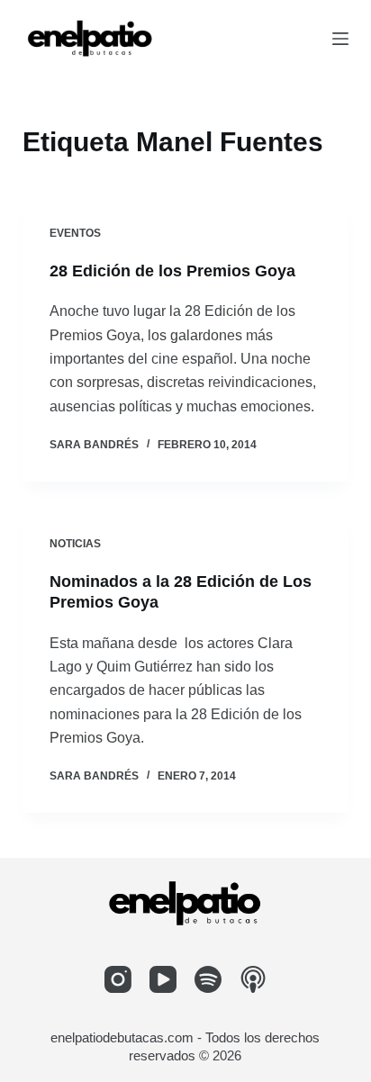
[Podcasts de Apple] (253, 979)
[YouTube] (162, 979)
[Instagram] (117, 979)
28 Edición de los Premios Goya (172, 271)
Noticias (75, 543)
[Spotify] (208, 979)
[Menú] (340, 39)
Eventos (75, 233)
